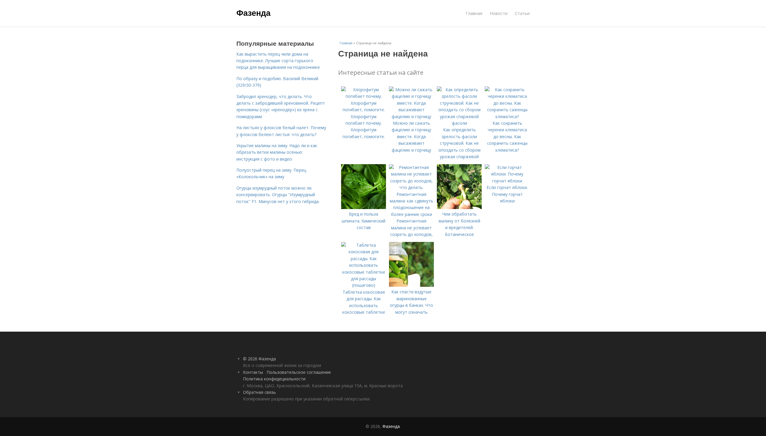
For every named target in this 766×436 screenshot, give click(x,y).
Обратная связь (259, 392)
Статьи (522, 13)
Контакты (253, 372)
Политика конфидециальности (274, 379)
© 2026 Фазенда (259, 359)
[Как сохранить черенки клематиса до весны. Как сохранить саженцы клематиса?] (507, 116)
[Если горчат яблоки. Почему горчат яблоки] (507, 181)
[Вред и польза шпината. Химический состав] (363, 207)
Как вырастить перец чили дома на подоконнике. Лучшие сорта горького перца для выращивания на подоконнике (278, 60)
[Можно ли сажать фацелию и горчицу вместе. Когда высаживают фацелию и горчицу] (411, 116)
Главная (474, 13)
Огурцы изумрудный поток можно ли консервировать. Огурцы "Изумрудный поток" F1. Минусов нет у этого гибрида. (278, 194)
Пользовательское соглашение (299, 372)
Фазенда (253, 12)
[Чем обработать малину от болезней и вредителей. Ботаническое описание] (459, 207)
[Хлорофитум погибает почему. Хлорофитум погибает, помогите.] (363, 109)
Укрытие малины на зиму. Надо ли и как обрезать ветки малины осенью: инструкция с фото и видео (276, 152)
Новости (498, 13)
